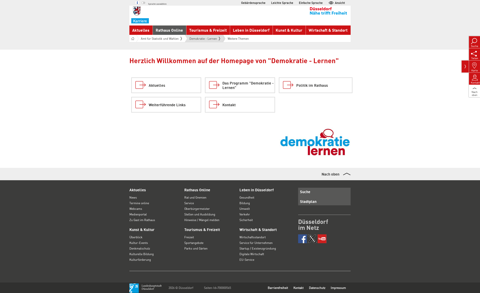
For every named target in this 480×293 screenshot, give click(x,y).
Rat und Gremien (195, 197)
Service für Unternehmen (256, 243)
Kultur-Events (138, 243)
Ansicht (340, 3)
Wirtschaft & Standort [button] (328, 30)
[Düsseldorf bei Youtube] (322, 238)
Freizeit (189, 237)
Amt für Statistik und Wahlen (160, 38)
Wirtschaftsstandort (252, 237)
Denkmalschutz (139, 248)
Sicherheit (246, 220)
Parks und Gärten (196, 248)
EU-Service (246, 260)
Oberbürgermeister (197, 209)
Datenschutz (317, 288)
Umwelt (244, 209)
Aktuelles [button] (140, 30)
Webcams (135, 209)
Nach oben (330, 174)
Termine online (139, 203)
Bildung (244, 203)
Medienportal (138, 214)
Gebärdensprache (253, 3)
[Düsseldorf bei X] (312, 238)
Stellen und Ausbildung (199, 214)
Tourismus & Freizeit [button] (208, 30)
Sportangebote (193, 243)
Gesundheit (246, 197)
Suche (305, 191)
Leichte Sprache (282, 3)
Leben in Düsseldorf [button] (251, 30)
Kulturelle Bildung (141, 254)
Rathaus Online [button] (169, 30)
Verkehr (244, 214)
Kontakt (298, 288)
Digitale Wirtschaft (251, 254)
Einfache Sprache (311, 3)
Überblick (135, 237)
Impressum (338, 288)
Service (189, 203)
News (133, 197)
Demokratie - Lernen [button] (203, 39)
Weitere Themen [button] (238, 38)
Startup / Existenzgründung (257, 248)
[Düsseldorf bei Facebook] (302, 238)
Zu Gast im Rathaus (142, 220)
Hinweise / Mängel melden (201, 220)
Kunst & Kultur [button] (289, 30)
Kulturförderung (140, 260)
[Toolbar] (465, 66)
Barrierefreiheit (278, 288)
